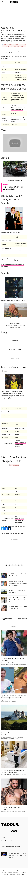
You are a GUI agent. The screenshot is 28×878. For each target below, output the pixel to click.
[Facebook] (6, 565)
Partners (3, 837)
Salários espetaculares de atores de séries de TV (18, 108)
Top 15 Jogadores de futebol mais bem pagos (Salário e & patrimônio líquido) (17, 855)
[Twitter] (12, 565)
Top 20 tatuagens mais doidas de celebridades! (19, 520)
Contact (3, 840)
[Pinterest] (15, 565)
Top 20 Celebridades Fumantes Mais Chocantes (20, 444)
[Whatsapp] (18, 565)
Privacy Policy (10, 840)
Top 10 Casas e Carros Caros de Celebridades (14, 188)
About (2, 839)
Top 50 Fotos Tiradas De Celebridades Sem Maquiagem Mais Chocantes (18, 583)
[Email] (21, 565)
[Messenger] (9, 565)
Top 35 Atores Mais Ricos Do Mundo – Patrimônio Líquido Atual (17, 600)
